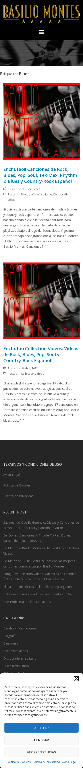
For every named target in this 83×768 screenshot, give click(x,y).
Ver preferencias (41, 752)
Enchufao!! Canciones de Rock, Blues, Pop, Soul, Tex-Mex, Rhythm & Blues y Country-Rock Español (40, 175)
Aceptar (41, 728)
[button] (76, 678)
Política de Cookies (19, 762)
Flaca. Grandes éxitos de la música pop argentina (38, 587)
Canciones (10, 643)
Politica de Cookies (17, 485)
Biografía (9, 636)
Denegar (41, 740)
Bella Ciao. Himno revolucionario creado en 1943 (38, 594)
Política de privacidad (46, 762)
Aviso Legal (69, 762)
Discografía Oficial (16, 666)
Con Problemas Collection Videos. (27, 602)
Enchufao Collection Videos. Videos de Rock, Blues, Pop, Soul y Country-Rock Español (40, 354)
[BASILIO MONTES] (41, 15)
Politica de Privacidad (18, 496)
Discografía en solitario (36, 194)
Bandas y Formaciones (19, 628)
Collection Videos (32, 374)
